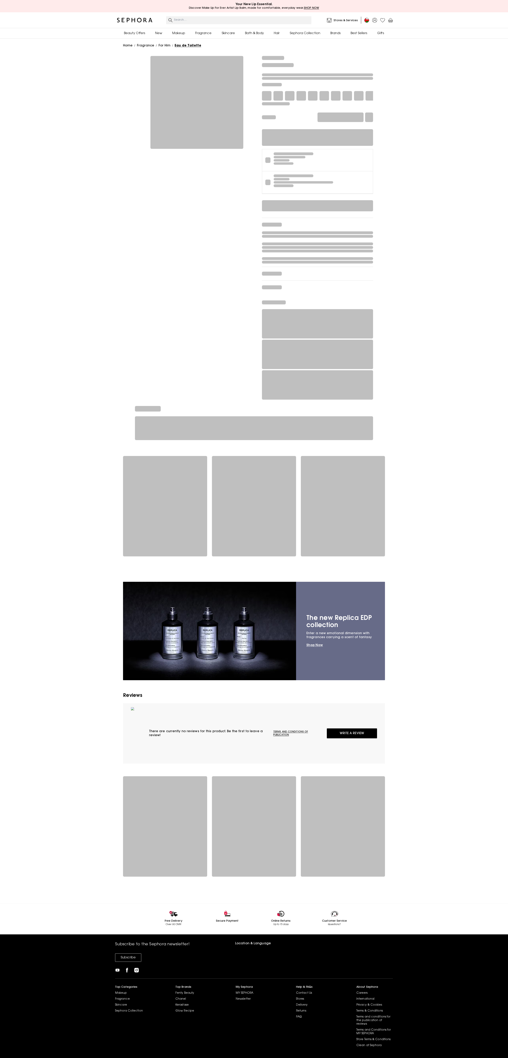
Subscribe (128, 957)
